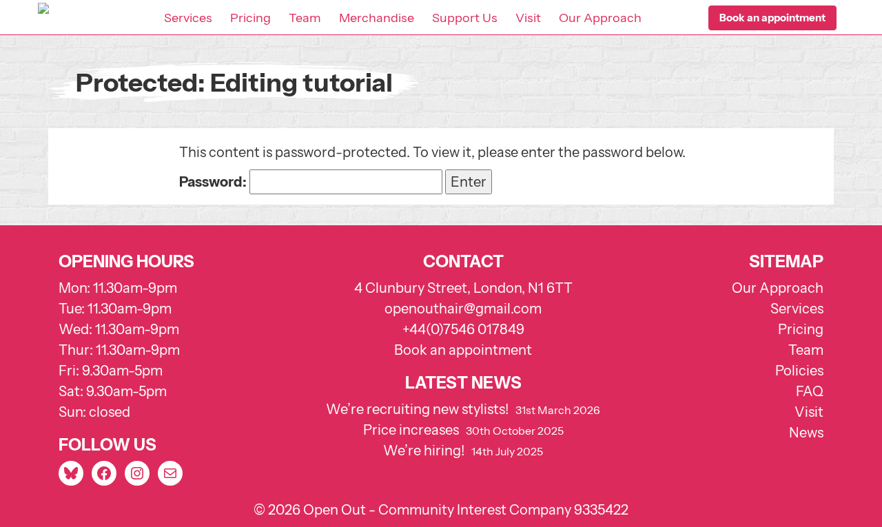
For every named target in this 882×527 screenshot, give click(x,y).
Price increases (411, 430)
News (806, 432)
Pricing (250, 17)
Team (305, 17)
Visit (528, 17)
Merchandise (376, 17)
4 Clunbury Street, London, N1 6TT (463, 288)
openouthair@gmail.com (463, 308)
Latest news (463, 383)
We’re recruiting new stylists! (417, 409)
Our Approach (600, 17)
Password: (214, 182)
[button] (772, 18)
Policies (799, 370)
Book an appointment (463, 350)
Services (188, 17)
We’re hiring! (423, 450)
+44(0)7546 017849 (463, 329)
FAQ (809, 391)
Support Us (465, 17)
